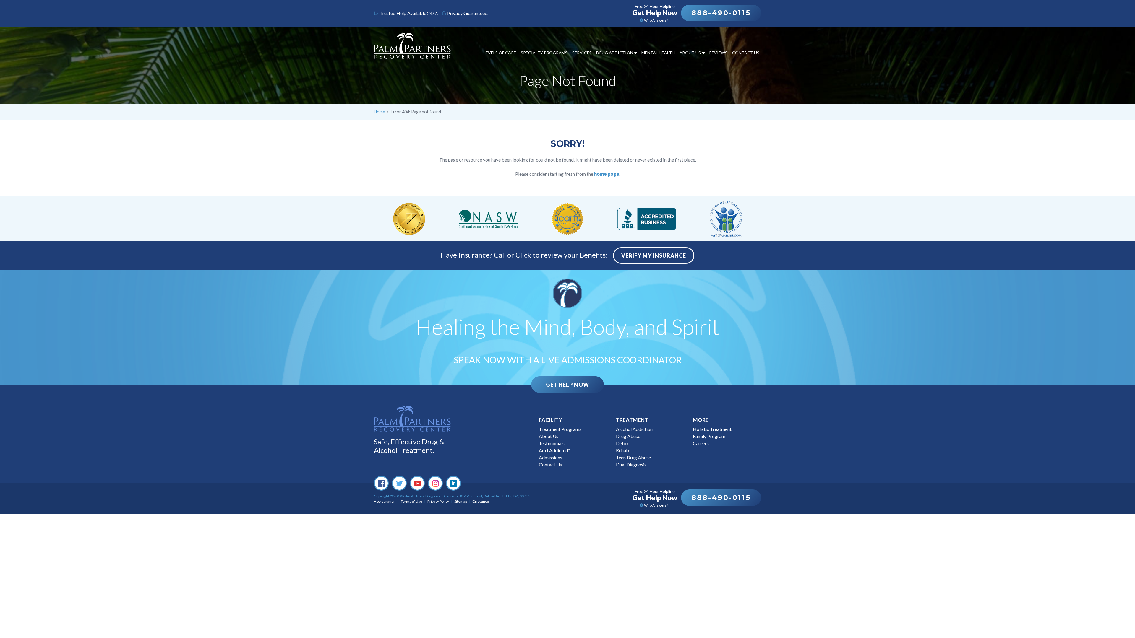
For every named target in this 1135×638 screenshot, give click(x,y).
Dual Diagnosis (631, 464)
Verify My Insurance (653, 255)
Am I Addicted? (554, 450)
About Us (690, 52)
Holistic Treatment (712, 429)
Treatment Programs (560, 429)
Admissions (550, 457)
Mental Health (658, 52)
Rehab (622, 450)
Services (582, 52)
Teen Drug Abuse (633, 457)
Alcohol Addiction (634, 429)
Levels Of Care (500, 52)
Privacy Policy (438, 501)
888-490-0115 (721, 13)
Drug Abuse (628, 436)
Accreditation (384, 501)
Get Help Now (567, 384)
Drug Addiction (614, 52)
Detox (622, 443)
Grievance (480, 501)
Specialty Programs (544, 52)
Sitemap (460, 501)
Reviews (718, 52)
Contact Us (745, 52)
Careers (701, 443)
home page (606, 174)
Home (379, 111)
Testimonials (552, 443)
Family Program (709, 436)
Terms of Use (411, 501)
